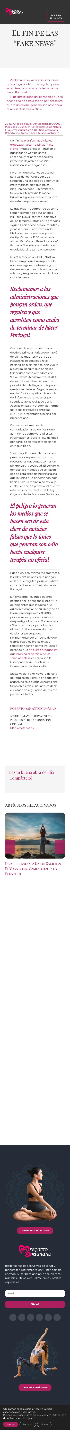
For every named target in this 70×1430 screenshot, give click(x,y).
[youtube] (48, 1317)
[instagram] (30, 1317)
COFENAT (38, 129)
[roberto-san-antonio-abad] (35, 731)
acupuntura (24, 129)
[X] (20, 61)
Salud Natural (54, 126)
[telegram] (39, 1317)
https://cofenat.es (22, 728)
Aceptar (11, 1424)
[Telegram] (46, 61)
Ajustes (44, 1424)
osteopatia (51, 129)
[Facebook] (11, 61)
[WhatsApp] (37, 61)
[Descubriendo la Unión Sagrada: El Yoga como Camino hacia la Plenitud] (35, 814)
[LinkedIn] (29, 61)
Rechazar (27, 1424)
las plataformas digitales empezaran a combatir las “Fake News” (31, 144)
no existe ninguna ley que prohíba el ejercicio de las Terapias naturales (34, 654)
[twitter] (21, 1317)
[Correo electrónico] (55, 61)
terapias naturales (48, 133)
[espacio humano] (14, 9)
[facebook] (12, 1317)
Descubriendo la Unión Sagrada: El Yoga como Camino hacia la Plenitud (33, 868)
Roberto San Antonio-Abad (21, 133)
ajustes (31, 1418)
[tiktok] (57, 1317)
